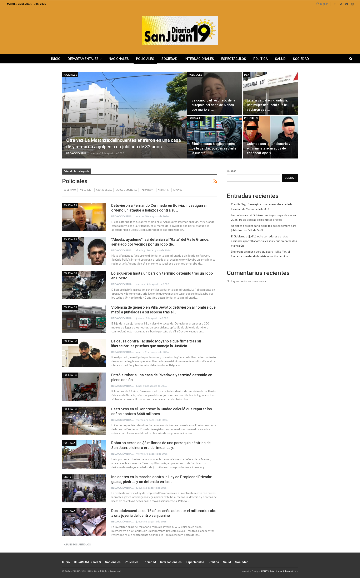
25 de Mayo (70, 190)
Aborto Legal (104, 190)
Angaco (177, 190)
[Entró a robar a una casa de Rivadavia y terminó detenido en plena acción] (84, 387)
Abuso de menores (126, 190)
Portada (69, 442)
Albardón (147, 190)
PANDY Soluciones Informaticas (279, 571)
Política (260, 59)
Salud (280, 59)
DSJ (246, 74)
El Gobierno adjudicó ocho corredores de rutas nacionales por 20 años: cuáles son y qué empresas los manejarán (264, 241)
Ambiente (163, 190)
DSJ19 (67, 476)
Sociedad (169, 59)
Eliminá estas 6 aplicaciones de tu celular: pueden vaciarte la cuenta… (213, 148)
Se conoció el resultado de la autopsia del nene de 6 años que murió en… (213, 105)
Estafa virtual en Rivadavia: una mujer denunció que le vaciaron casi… (267, 105)
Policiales (145, 59)
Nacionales (119, 59)
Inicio (55, 59)
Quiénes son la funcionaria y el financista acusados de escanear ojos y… (268, 148)
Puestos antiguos (78, 544)
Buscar (231, 170)
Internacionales (199, 59)
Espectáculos (233, 59)
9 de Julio (85, 190)
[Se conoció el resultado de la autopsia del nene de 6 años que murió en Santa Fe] (215, 93)
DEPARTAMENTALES (83, 59)
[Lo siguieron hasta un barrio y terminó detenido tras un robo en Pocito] (84, 285)
